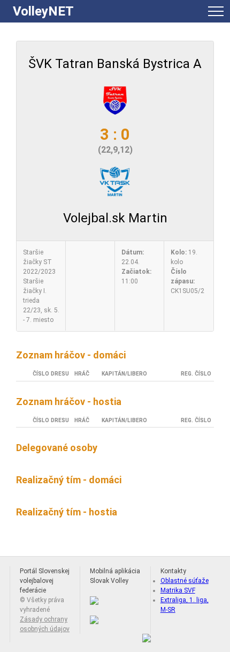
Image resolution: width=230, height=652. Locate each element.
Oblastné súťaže (184, 580)
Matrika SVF (177, 590)
